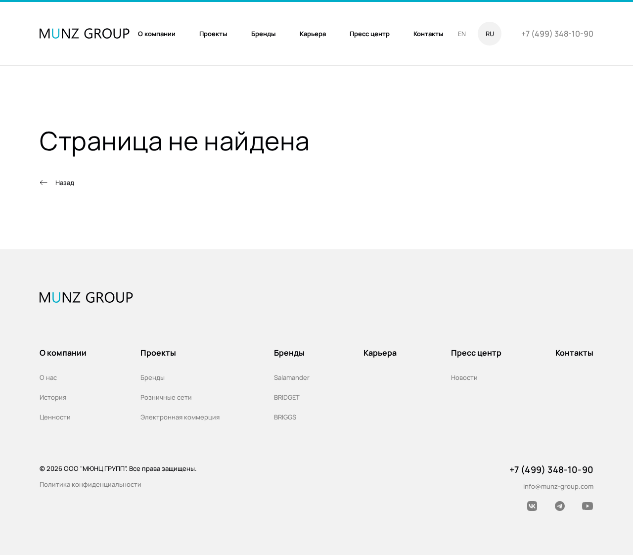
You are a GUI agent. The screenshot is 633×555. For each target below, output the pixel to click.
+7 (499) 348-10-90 (557, 33)
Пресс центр (476, 352)
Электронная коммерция (180, 417)
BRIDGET (287, 397)
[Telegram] (560, 506)
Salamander (292, 377)
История (53, 397)
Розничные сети (166, 397)
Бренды (152, 377)
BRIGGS (285, 417)
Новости (464, 377)
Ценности (55, 417)
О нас (48, 377)
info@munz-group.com (558, 486)
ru (490, 33)
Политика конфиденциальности (90, 484)
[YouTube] (587, 506)
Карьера (380, 352)
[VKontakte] (532, 506)
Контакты (574, 352)
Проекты (158, 352)
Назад (64, 182)
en (462, 33)
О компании (63, 352)
